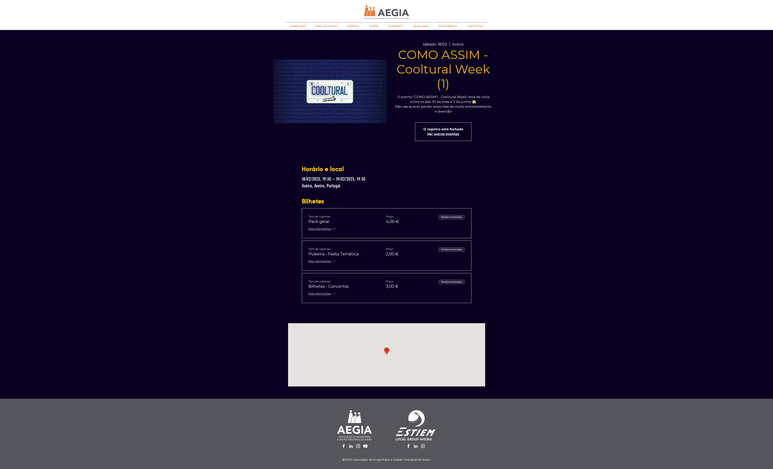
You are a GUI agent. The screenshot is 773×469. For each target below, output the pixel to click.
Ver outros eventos (443, 134)
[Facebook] (343, 446)
